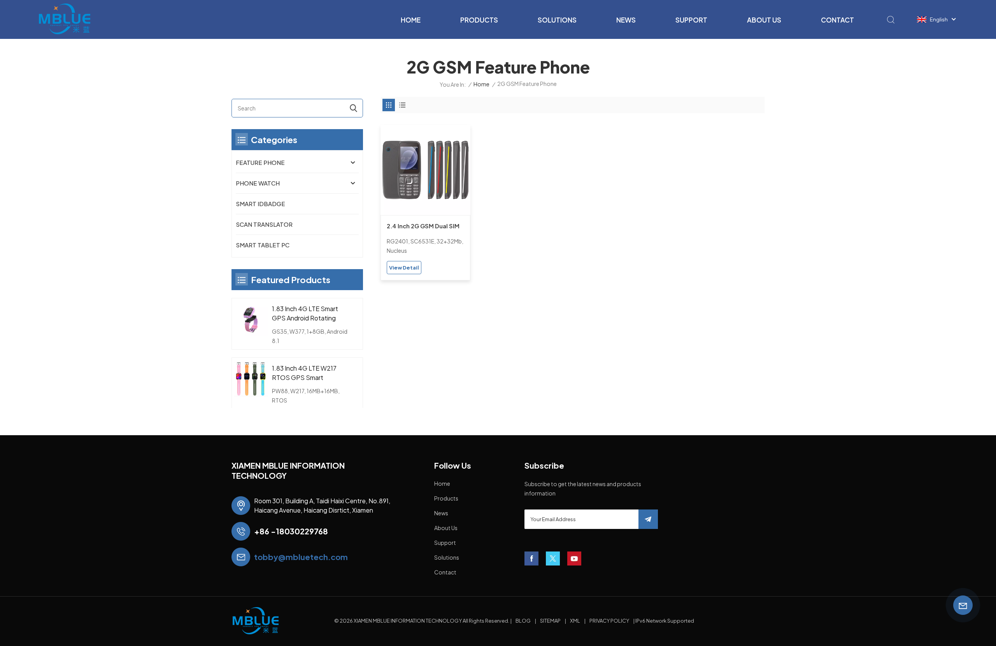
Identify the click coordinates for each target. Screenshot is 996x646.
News (626, 20)
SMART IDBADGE (260, 203)
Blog (523, 621)
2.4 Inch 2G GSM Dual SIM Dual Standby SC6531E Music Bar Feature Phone (423, 226)
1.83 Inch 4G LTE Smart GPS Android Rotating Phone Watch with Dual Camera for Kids (305, 314)
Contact (837, 20)
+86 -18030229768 (291, 531)
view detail (404, 267)
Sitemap (550, 621)
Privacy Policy (609, 621)
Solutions (557, 20)
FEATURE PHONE (260, 162)
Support (691, 20)
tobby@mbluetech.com (301, 557)
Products (479, 20)
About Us (764, 20)
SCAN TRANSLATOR (264, 224)
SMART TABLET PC (262, 245)
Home (411, 20)
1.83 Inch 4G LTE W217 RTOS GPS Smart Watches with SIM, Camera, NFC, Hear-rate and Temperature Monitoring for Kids (307, 373)
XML (575, 621)
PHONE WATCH (258, 183)
